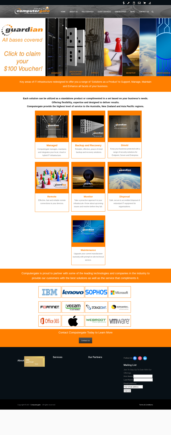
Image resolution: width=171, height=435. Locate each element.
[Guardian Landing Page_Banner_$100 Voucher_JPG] (85, 47)
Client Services (104, 12)
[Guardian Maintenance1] (88, 231)
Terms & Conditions (146, 405)
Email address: (130, 384)
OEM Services (120, 12)
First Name (128, 376)
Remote (51, 196)
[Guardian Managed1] (52, 126)
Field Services (88, 12)
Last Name (128, 380)
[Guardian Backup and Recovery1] (88, 126)
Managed (52, 145)
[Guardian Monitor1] (88, 177)
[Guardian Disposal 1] (124, 177)
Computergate (35, 405)
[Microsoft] (119, 292)
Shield (124, 145)
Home (63, 12)
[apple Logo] (73, 320)
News (132, 12)
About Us (74, 12)
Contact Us (144, 12)
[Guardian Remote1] (52, 177)
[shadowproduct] (96, 307)
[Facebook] (134, 358)
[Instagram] (139, 358)
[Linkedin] (145, 358)
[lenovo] (73, 292)
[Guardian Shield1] (124, 126)
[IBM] (50, 292)
